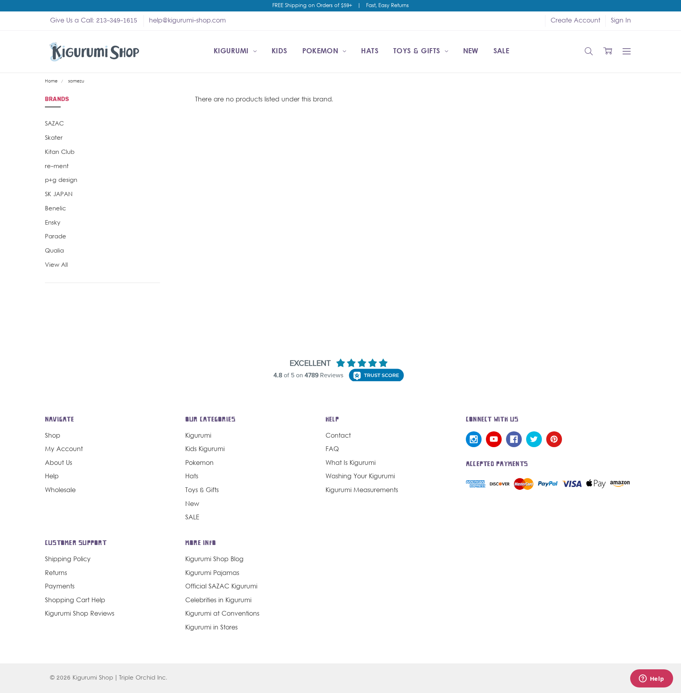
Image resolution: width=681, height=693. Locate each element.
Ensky (52, 223)
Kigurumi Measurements (362, 490)
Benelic (55, 209)
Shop (52, 436)
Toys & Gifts (418, 51)
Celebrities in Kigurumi (218, 600)
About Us (58, 463)
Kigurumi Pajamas (212, 573)
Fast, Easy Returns (387, 5)
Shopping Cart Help (75, 600)
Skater (54, 138)
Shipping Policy (68, 559)
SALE (501, 51)
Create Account (575, 21)
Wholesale (60, 490)
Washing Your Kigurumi (360, 476)
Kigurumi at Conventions (222, 614)
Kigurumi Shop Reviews (79, 614)
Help (52, 476)
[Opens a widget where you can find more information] (651, 679)
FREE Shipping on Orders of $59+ (312, 5)
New (470, 51)
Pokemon (321, 51)
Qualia (54, 251)
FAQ (332, 449)
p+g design (61, 180)
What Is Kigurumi (351, 463)
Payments (59, 586)
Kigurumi (232, 51)
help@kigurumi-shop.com (187, 21)
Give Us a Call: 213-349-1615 (93, 21)
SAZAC (54, 124)
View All (56, 265)
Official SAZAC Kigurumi (221, 586)
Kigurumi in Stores (211, 628)
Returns (56, 573)
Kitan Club (59, 152)
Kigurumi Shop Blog (214, 559)
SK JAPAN (59, 195)
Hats (369, 51)
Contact (338, 436)
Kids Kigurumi (205, 449)
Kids (279, 51)
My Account (64, 449)
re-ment (57, 167)
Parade (55, 237)
